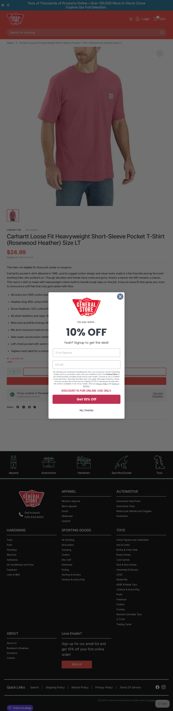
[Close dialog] (120, 297)
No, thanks (86, 410)
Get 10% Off (86, 399)
